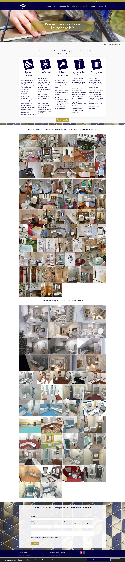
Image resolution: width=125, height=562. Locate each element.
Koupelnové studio (51, 6)
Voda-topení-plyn (64, 6)
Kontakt (100, 6)
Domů (105, 44)
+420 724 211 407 (102, 1)
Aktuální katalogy (23, 552)
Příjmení (65, 521)
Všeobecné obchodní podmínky (58, 552)
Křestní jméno (34, 521)
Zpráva (33, 530)
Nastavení (115, 559)
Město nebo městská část (81, 524)
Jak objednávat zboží (24, 555)
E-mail (33, 524)
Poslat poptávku (62, 120)
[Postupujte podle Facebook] (84, 552)
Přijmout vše (93, 559)
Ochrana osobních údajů (56, 555)
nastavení (28, 560)
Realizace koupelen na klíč (79, 6)
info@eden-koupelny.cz (81, 508)
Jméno (33, 516)
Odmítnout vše (104, 559)
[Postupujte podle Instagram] (81, 552)
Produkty (92, 6)
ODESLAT (35, 543)
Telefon (56, 524)
